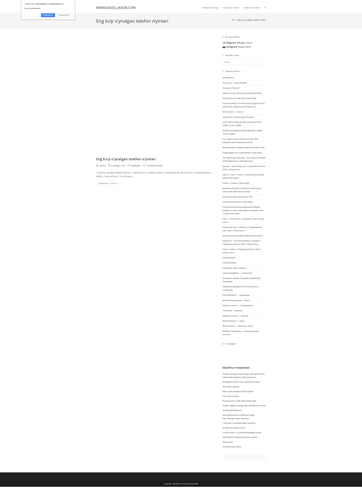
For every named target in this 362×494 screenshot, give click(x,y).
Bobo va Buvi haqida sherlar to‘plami (238, 391)
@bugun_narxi (239, 42)
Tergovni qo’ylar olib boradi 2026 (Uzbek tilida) (242, 93)
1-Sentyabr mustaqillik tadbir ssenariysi (239, 423)
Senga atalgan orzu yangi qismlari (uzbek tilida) (242, 152)
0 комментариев (154, 165)
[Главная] (233, 20)
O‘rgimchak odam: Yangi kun (234, 268)
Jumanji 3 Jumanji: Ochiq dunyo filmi (238, 196)
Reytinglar (136, 165)
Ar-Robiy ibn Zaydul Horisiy (234, 427)
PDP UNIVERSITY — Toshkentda (236, 295)
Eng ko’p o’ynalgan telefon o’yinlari (251, 20)
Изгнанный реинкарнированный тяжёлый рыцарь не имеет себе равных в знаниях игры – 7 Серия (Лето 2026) (244, 210)
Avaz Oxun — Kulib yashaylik (235, 83)
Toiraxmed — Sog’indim (233, 310)
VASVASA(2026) (229, 257)
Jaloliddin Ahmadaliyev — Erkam (236, 300)
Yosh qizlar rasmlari (231, 396)
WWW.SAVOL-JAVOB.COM (116, 7)
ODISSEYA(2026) (229, 262)
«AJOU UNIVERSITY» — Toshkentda (237, 273)
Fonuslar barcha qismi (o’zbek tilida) (238, 202)
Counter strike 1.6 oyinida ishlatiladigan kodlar (242, 432)
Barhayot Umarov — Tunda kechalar (238, 305)
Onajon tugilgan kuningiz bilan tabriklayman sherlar (244, 405)
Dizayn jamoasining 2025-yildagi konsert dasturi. (243, 235)
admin (102, 165)
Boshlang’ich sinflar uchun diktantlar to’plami (241, 382)
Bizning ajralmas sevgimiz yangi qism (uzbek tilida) (243, 147)
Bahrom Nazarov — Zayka (233, 321)
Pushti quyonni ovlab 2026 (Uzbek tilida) (239, 98)
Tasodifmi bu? (228, 77)
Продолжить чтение (110, 184)
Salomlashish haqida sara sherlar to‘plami (240, 437)
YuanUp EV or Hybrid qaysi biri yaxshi (238, 117)
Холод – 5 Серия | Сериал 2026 (236, 183)
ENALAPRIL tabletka (231, 386)
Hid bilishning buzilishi (232, 446)
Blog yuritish (228, 442)
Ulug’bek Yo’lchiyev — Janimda (235, 315)
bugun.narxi (238, 46)
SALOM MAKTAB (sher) (232, 410)
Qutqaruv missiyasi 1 (231, 88)
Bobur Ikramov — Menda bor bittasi (238, 326)
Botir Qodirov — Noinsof (233, 112)
